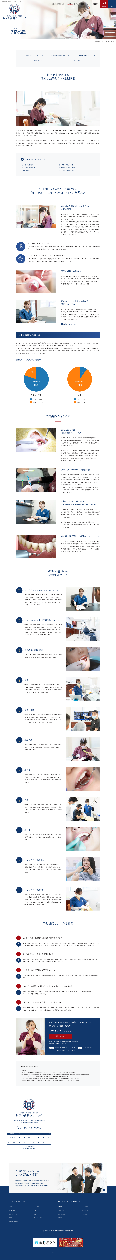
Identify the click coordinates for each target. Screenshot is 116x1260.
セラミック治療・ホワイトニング (65, 1214)
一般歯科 (84, 1218)
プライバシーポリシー (39, 1218)
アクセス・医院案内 (13, 1221)
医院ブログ (36, 1214)
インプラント (61, 1210)
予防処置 (84, 1214)
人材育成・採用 (37, 1206)
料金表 (10, 1218)
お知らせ (36, 1210)
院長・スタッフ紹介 (13, 1214)
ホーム (10, 1206)
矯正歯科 (60, 1218)
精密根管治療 (85, 1210)
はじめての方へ (12, 1210)
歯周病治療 (85, 1206)
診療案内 (60, 1206)
